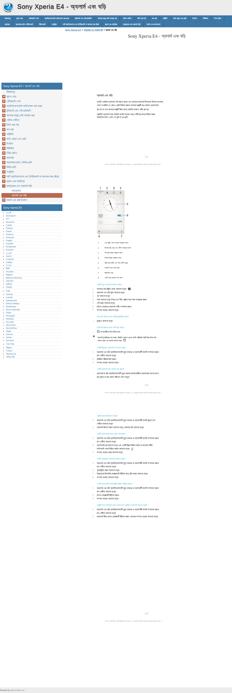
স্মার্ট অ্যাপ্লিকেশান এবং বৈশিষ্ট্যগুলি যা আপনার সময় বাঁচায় (81, 24)
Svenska (10, 340)
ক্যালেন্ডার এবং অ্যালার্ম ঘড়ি (131, 24)
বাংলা (7, 219)
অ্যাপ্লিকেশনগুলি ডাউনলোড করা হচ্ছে (57, 18)
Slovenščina (11, 328)
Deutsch (9, 234)
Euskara (9, 250)
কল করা (154, 18)
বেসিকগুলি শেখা (34, 18)
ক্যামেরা (7, 24)
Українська (11, 354)
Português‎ (10, 316)
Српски (9, 334)
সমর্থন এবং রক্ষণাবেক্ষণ (153, 24)
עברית (8, 265)
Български (11, 216)
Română (9, 319)
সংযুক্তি (54, 24)
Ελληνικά (10, 237)
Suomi (8, 256)
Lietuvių (9, 294)
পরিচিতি (165, 18)
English (9, 240)
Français (10, 259)
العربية (8, 212)
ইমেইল (194, 18)
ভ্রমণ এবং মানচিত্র (111, 24)
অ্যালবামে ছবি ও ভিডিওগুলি (24, 24)
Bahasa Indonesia (14, 278)
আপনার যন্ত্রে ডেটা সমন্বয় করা (107, 18)
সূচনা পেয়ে (19, 18)
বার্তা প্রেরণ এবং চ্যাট (179, 18)
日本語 (9, 287)
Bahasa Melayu (13, 303)
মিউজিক (205, 18)
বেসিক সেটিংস (127, 18)
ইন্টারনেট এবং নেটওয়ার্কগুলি (83, 18)
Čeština (9, 228)
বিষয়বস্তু (7, 18)
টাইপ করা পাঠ (142, 18)
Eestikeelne (11, 247)
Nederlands (11, 306)
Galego (9, 262)
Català (9, 225)
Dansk (9, 231)
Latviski (9, 297)
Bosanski (10, 222)
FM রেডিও (217, 18)
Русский (10, 322)
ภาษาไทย (10, 344)
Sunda (9, 337)
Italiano (9, 284)
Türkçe (9, 351)
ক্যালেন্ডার (16, 190)
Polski (8, 313)
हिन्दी (7, 268)
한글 (8, 291)
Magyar (9, 275)
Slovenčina (11, 325)
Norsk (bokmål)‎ (13, 310)
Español (9, 243)
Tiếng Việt (10, 357)
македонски (11, 300)
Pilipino (9, 347)
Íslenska (9, 281)
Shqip (8, 331)
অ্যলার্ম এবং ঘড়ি (19, 195)
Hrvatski (9, 272)
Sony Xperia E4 (8, 7)
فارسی (9, 253)
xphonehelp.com (17, 690)
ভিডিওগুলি (42, 24)
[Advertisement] (94, 58)
